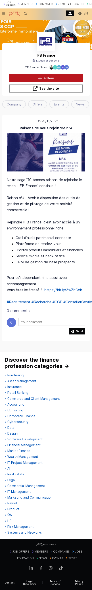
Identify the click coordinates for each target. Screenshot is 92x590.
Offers (38, 104)
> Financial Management (22, 445)
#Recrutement (18, 302)
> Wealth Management (21, 456)
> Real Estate (14, 474)
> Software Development (23, 439)
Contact (9, 582)
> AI (7, 468)
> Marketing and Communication (28, 497)
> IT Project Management (23, 462)
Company (14, 104)
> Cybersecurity (16, 422)
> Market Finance (17, 451)
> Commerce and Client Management (32, 398)
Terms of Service (55, 583)
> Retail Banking (16, 392)
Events (59, 104)
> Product (11, 509)
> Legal (9, 480)
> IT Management (17, 491)
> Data (9, 427)
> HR (8, 521)
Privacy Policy (79, 583)
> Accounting (14, 404)
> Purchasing (14, 375)
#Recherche (41, 302)
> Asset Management (20, 381)
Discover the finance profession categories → (36, 363)
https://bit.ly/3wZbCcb (63, 290)
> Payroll (10, 503)
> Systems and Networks (23, 532)
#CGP (57, 302)
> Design (11, 433)
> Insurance (13, 387)
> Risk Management (19, 526)
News (80, 104)
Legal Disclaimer (29, 583)
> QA (8, 515)
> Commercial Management (24, 486)
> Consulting (13, 410)
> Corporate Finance (20, 416)
